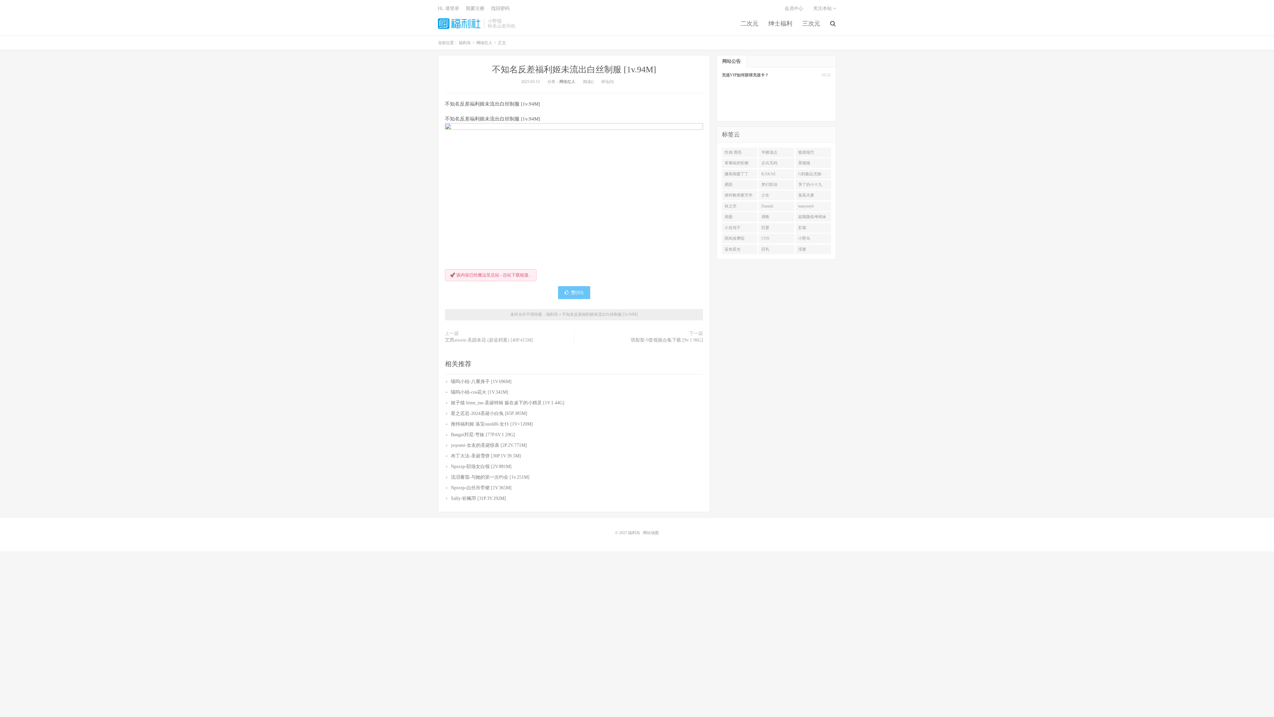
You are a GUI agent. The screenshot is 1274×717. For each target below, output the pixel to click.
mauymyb (806, 206)
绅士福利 (780, 23)
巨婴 (765, 227)
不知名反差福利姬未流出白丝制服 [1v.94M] (574, 69)
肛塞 (802, 227)
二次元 (749, 23)
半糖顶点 (769, 152)
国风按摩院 (734, 238)
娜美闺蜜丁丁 (736, 174)
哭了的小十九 (810, 184)
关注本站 (823, 8)
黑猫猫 (804, 163)
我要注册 (475, 8)
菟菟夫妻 (806, 195)
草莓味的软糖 (736, 163)
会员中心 (794, 8)
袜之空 (731, 206)
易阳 (729, 184)
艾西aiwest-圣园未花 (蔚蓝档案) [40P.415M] (489, 340)
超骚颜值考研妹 (812, 216)
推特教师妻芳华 (738, 195)
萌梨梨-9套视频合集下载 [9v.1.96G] (667, 340)
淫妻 (802, 249)
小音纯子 (733, 227)
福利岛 (459, 23)
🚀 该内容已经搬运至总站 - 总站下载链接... (490, 275)
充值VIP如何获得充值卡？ (745, 75)
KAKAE (768, 174)
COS (765, 238)
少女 (765, 195)
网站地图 (651, 532)
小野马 (804, 238)
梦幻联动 (769, 184)
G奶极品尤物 (809, 174)
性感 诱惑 (733, 152)
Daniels (767, 206)
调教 (765, 216)
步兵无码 (769, 163)
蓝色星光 (733, 249)
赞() (577, 292)
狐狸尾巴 (806, 152)
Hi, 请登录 (448, 8)
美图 (729, 216)
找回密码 (500, 8)
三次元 (811, 23)
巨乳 (765, 249)
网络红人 (567, 81)
